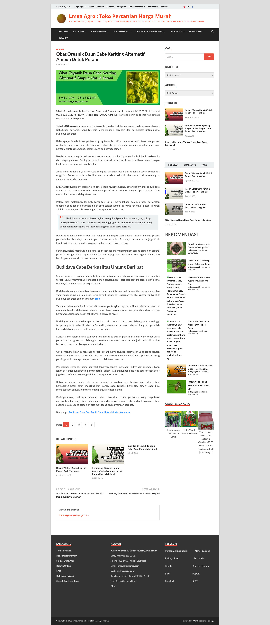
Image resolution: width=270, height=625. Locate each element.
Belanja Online (63, 565)
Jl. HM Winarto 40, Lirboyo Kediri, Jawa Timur (134, 550)
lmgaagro (194, 250)
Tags (204, 165)
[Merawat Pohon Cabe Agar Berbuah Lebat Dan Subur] (176, 296)
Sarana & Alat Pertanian (149, 31)
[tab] (173, 165)
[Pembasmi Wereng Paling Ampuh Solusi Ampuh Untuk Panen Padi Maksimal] (108, 455)
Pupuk (196, 573)
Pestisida (60, 49)
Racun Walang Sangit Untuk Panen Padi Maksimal (71, 469)
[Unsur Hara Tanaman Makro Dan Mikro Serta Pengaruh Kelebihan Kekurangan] (176, 340)
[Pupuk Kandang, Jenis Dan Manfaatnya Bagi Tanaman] (176, 248)
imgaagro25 (195, 267)
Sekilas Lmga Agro (65, 560)
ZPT (195, 581)
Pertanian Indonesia (137, 7)
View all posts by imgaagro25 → (74, 515)
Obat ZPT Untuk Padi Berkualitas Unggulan (195, 206)
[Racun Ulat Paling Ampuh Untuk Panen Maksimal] (174, 189)
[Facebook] (192, 6)
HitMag (210, 621)
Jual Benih (78, 31)
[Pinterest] (184, 6)
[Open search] (212, 31)
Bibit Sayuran (98, 31)
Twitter (91, 7)
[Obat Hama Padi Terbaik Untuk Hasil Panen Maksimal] (176, 370)
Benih (168, 565)
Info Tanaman (153, 7)
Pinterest (100, 7)
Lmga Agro (79, 7)
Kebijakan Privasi (65, 575)
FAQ (58, 570)
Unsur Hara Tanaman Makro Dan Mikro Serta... (198, 324)
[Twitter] (188, 6)
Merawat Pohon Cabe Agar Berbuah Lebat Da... (199, 280)
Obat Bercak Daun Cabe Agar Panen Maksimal (188, 219)
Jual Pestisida (120, 31)
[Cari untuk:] (189, 56)
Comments (190, 165)
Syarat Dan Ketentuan (67, 581)
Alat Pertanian (201, 565)
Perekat (169, 581)
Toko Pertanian (64, 550)
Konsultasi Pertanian (66, 555)
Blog (113, 586)
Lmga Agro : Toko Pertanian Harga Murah (120, 16)
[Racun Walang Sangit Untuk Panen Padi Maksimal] (72, 455)
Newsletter (195, 31)
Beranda (164, 7)
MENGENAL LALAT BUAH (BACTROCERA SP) (199, 385)
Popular (173, 165)
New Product (202, 550)
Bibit (167, 573)
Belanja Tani (121, 7)
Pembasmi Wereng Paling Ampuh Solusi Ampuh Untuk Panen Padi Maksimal (107, 471)
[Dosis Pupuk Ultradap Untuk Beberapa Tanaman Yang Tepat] (176, 265)
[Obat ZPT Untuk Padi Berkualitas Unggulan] (174, 204)
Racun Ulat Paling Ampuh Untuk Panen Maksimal (197, 190)
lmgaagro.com (127, 570)
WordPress (198, 621)
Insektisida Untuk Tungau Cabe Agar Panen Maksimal (142, 447)
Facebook (110, 7)
